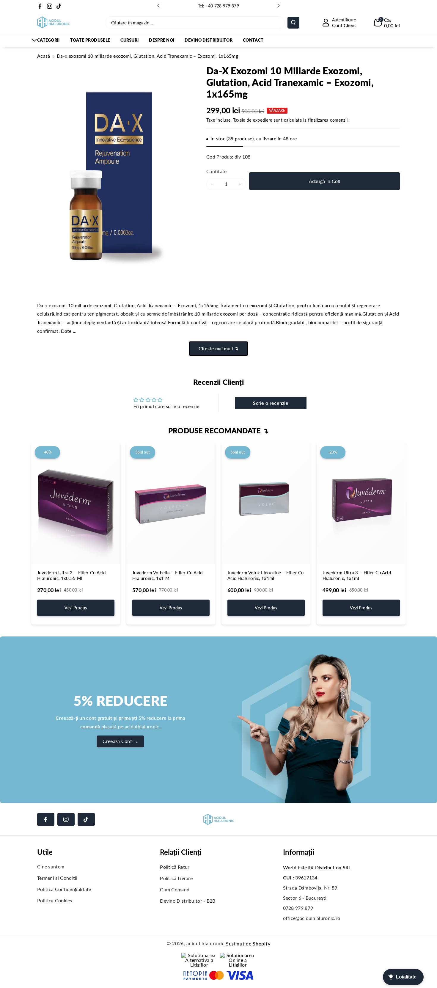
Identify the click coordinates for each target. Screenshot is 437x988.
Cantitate (216, 171)
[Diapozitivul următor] (278, 5)
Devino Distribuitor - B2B (188, 901)
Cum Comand (174, 889)
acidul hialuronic (205, 943)
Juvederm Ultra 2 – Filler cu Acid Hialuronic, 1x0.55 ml (71, 575)
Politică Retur (174, 867)
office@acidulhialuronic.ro (311, 918)
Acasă (43, 56)
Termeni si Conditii (57, 878)
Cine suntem (50, 866)
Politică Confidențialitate (64, 889)
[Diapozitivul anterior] (158, 5)
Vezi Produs (76, 607)
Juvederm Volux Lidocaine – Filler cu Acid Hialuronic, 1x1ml (265, 575)
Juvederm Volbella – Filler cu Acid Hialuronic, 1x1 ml (167, 575)
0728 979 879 (298, 908)
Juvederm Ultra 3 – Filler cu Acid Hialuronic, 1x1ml (357, 575)
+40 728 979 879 (222, 5)
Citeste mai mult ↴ (218, 348)
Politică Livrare (176, 878)
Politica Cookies (54, 900)
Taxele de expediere (252, 120)
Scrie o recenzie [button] (270, 403)
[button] (387, 22)
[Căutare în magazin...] (293, 23)
